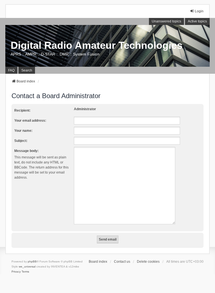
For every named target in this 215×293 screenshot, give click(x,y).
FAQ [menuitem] (11, 70)
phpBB (32, 261)
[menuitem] (16, 271)
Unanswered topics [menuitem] (166, 21)
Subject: (20, 141)
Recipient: (22, 110)
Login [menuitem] (199, 11)
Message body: (26, 151)
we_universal (27, 266)
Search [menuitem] (26, 70)
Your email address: (30, 121)
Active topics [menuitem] (197, 21)
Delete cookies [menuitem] (148, 262)
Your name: (23, 131)
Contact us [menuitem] (122, 262)
